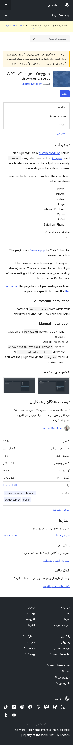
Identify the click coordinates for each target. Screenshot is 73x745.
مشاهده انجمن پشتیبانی (56, 560)
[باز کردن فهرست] (5, 5)
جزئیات (62, 106)
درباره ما (65, 607)
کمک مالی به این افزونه (56, 586)
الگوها (31, 625)
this (67, 291)
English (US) (10, 485)
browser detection (14, 493)
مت (66, 671)
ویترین (31, 607)
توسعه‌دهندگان (61, 648)
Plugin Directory (61, 15)
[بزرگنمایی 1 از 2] (65, 382)
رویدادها (30, 642)
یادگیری (65, 636)
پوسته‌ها (30, 613)
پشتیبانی (61, 133)
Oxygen (57, 158)
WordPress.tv (59, 654)
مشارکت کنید (27, 636)
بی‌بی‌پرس (62, 677)
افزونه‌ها (30, 619)
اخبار (67, 613)
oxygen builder (12, 499)
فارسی (58, 698)
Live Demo (10, 286)
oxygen (26, 499)
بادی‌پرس (63, 683)
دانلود (64, 93)
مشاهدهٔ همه (10, 535)
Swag (29, 654)
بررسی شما (63, 535)
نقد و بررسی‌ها (57, 115)
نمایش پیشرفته (61, 509)
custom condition (49, 153)
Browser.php (37, 250)
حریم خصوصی (61, 625)
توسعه (62, 124)
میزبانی (65, 619)
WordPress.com (58, 665)
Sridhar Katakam (32, 83)
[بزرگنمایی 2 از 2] (30, 382)
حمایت (29, 648)
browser (30, 493)
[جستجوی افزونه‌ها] (33, 38)
